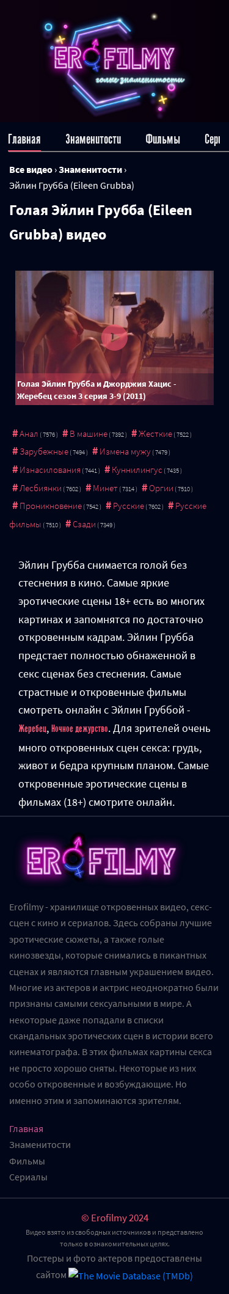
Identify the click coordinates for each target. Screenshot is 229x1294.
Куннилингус (137, 469)
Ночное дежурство (79, 729)
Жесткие (155, 433)
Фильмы (162, 139)
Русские (128, 505)
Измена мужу (125, 451)
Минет (105, 488)
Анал (29, 433)
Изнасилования (50, 469)
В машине (88, 433)
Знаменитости (93, 139)
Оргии (161, 488)
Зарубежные (44, 451)
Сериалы (28, 1177)
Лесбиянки (41, 488)
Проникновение (51, 505)
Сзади (84, 524)
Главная (24, 139)
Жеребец (32, 729)
